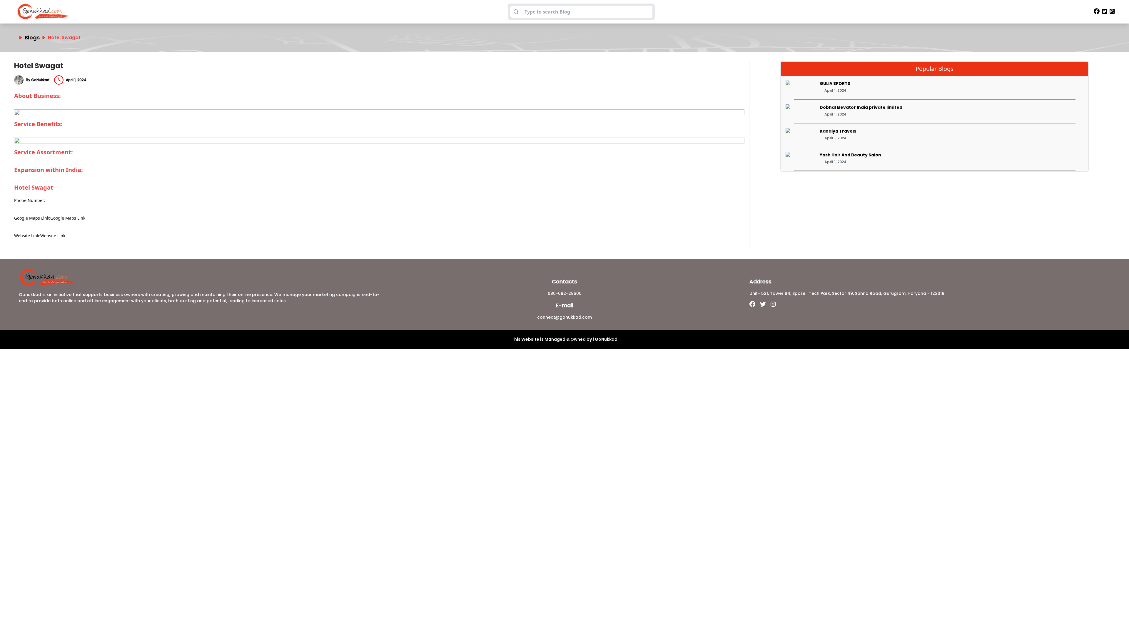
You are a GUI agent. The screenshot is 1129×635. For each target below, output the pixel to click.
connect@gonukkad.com (564, 317)
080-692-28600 (565, 293)
